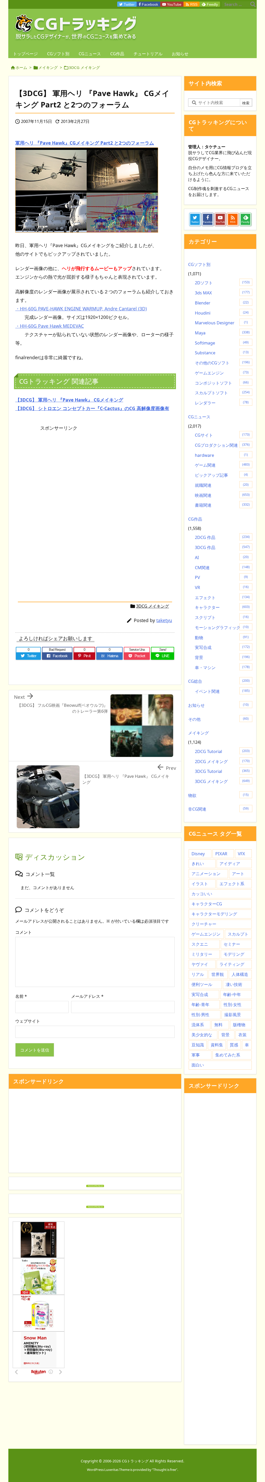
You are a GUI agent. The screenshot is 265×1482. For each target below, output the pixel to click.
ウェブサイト (27, 1021)
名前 (21, 996)
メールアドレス (87, 996)
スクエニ (200, 944)
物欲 (218, 795)
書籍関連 (222, 505)
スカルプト (238, 934)
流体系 (198, 1025)
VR (222, 587)
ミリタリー (202, 954)
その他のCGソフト (222, 363)
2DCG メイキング (222, 761)
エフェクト (222, 597)
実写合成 (222, 647)
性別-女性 (232, 1004)
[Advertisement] (58, 470)
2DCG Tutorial (222, 751)
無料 (218, 1025)
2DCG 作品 (222, 537)
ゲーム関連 (222, 465)
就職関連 (222, 485)
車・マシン (222, 667)
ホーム (21, 67)
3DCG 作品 (222, 547)
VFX (241, 854)
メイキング (48, 67)
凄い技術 (234, 984)
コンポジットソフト (222, 383)
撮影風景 (232, 1014)
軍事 (196, 1055)
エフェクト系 (231, 884)
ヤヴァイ (200, 964)
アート (238, 873)
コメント (23, 932)
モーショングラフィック (222, 627)
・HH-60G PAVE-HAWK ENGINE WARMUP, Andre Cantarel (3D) (81, 308)
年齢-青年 (200, 1004)
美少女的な (202, 1035)
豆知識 (198, 1045)
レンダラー (222, 403)
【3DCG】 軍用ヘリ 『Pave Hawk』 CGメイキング (69, 400)
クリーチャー (204, 924)
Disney (198, 854)
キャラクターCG (207, 904)
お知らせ (218, 705)
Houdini (222, 313)
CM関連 (222, 567)
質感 (234, 1045)
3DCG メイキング (84, 67)
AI (222, 557)
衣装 (242, 1035)
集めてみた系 (227, 1055)
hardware (221, 455)
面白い (198, 1065)
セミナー (232, 944)
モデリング (234, 954)
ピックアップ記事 (221, 475)
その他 (218, 719)
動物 (222, 637)
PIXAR (221, 854)
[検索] (253, 4)
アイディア (229, 863)
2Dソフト (222, 283)
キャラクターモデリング (214, 914)
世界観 (217, 974)
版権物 (239, 1025)
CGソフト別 (199, 264)
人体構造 (240, 974)
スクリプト (222, 617)
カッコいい (202, 894)
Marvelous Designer (221, 323)
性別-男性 (200, 1014)
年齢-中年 (232, 994)
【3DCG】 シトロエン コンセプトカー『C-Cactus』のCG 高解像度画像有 (92, 408)
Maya (222, 333)
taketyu (164, 620)
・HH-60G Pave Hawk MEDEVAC (49, 326)
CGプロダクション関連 (222, 445)
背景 (222, 657)
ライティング (231, 964)
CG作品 (195, 519)
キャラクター (222, 607)
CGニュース (199, 417)
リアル (198, 974)
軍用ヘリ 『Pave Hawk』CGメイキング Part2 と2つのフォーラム (84, 143)
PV (221, 577)
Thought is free (164, 1469)
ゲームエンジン (222, 373)
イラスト (200, 884)
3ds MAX (222, 293)
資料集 (217, 1045)
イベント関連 (222, 691)
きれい (198, 863)
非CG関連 (218, 809)
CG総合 (219, 681)
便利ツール (202, 984)
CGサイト (222, 435)
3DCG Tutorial (222, 771)
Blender (222, 303)
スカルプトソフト (222, 393)
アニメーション (206, 873)
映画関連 (222, 495)
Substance (222, 353)
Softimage (222, 343)
